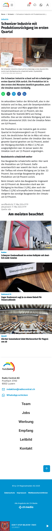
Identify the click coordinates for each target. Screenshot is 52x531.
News (3, 14)
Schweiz (11, 14)
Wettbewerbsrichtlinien (38, 493)
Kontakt (26, 448)
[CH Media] (26, 506)
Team (26, 404)
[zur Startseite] (6, 5)
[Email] (14, 94)
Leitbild (26, 439)
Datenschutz (9, 493)
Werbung (26, 422)
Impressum (21, 493)
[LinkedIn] (24, 94)
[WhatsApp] (3, 94)
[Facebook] (19, 94)
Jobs (26, 413)
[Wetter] (34, 5)
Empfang (26, 430)
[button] (40, 5)
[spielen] (47, 526)
